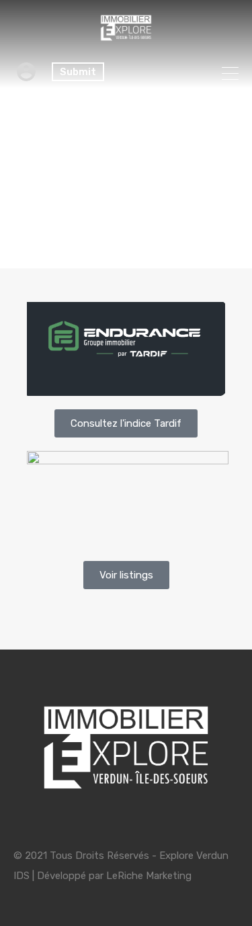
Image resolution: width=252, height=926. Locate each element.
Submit (78, 72)
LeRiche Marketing (149, 876)
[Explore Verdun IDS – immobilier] (126, 40)
